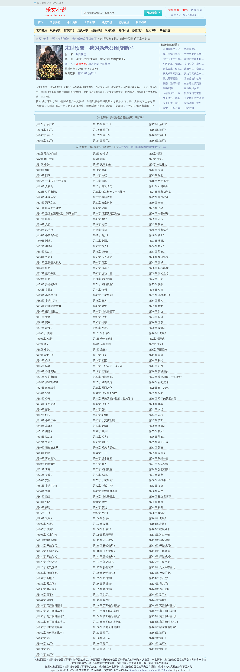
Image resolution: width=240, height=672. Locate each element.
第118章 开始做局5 (104, 551)
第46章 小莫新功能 (47, 235)
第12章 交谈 (156, 170)
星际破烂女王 (191, 88)
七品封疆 (189, 108)
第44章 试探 (100, 229)
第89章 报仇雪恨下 (104, 311)
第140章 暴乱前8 (159, 589)
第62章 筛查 (100, 262)
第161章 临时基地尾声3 (163, 627)
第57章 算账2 (157, 251)
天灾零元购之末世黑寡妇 (194, 73)
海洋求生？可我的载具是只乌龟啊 (173, 59)
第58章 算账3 (44, 257)
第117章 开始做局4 (47, 551)
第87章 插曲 (156, 306)
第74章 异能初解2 (103, 284)
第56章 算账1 (100, 251)
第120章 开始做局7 (47, 556)
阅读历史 (55, 22)
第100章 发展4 (44, 333)
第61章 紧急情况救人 (48, 262)
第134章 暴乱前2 (159, 578)
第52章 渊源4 (44, 246)
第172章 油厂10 (158, 124)
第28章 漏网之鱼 (46, 202)
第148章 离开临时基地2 (106, 605)
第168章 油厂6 (44, 135)
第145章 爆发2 (101, 600)
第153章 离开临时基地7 (50, 616)
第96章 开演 (156, 322)
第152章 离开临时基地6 (163, 610)
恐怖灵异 (137, 30)
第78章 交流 (156, 289)
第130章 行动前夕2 (104, 572)
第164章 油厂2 (101, 140)
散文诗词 (151, 30)
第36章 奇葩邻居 (158, 213)
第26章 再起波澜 (102, 197)
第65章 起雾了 (101, 268)
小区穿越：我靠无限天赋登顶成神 (173, 64)
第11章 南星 (100, 170)
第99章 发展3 (157, 327)
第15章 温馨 (156, 175)
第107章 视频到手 (159, 529)
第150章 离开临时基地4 (50, 610)
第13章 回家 (43, 175)
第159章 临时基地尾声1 (50, 627)
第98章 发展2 (100, 327)
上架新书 (89, 22)
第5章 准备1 (100, 159)
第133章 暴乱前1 (102, 578)
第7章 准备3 (43, 164)
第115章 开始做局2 (104, 545)
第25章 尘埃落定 (46, 197)
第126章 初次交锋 (46, 567)
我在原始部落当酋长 (173, 54)
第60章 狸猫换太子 (160, 257)
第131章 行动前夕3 (160, 572)
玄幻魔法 (41, 30)
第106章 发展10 (102, 529)
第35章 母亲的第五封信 (106, 213)
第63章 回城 (156, 262)
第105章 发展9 (44, 529)
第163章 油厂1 (157, 140)
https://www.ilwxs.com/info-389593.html (149, 670)
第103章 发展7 (44, 338)
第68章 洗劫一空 (102, 273)
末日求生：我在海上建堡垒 (194, 68)
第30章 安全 (156, 202)
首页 (40, 22)
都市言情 (69, 30)
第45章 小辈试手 (158, 229)
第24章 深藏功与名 (160, 191)
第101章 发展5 (101, 333)
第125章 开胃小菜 (159, 561)
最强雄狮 (168, 88)
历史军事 (82, 30)
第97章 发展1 (44, 327)
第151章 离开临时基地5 (106, 610)
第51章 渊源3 (157, 240)
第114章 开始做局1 (47, 545)
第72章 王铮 (156, 278)
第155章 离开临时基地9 (163, 616)
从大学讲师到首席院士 (173, 73)
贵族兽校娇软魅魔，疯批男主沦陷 (194, 78)
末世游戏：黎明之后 (173, 98)
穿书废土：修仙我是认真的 (173, 68)
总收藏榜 (124, 22)
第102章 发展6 (157, 333)
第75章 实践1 (157, 284)
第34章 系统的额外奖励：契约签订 (56, 213)
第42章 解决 (156, 224)
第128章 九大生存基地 (162, 567)
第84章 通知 (156, 300)
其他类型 (165, 30)
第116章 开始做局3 (160, 545)
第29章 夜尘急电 (102, 202)
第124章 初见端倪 (103, 561)
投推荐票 (104, 64)
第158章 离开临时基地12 (163, 621)
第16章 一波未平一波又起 (51, 180)
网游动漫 (110, 30)
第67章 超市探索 (46, 273)
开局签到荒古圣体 (194, 98)
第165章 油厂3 (44, 140)
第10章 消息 (43, 170)
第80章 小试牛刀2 (103, 295)
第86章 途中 (100, 306)
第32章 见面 (100, 208)
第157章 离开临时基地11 (107, 621)
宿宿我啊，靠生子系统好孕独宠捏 (194, 103)
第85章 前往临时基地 (48, 306)
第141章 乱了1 (44, 594)
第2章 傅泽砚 (100, 153)
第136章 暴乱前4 (102, 583)
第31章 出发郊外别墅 (48, 208)
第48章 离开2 (157, 235)
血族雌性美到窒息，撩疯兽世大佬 (194, 83)
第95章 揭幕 (100, 322)
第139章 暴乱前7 (102, 589)
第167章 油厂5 (101, 135)
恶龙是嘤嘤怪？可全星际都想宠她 (173, 78)
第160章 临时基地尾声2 (106, 627)
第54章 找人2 (157, 246)
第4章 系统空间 (45, 159)
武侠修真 (55, 30)
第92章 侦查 (100, 317)
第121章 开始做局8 (104, 556)
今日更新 (72, 22)
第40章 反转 (43, 224)
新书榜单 (141, 22)
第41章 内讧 (100, 224)
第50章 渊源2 (100, 240)
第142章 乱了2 (101, 594)
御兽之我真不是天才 (194, 59)
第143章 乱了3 (157, 594)
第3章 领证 (155, 153)
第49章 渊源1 (44, 240)
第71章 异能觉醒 (102, 278)
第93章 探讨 (156, 317)
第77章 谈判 (100, 289)
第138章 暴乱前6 (46, 589)
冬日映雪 (81, 54)
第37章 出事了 (44, 219)
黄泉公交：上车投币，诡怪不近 (194, 64)
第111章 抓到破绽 (46, 540)
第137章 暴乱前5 (159, 583)
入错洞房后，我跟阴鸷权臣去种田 (173, 93)
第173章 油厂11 (102, 124)
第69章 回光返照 (158, 273)
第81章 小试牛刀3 (159, 295)
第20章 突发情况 (102, 186)
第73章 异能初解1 (46, 284)
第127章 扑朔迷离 (103, 567)
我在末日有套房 (192, 93)
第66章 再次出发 (158, 268)
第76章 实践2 (44, 289)
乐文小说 (56, 10)
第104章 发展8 (157, 523)
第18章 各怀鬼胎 (158, 180)
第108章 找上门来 (46, 534)
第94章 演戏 (43, 322)
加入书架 (93, 64)
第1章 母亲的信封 (46, 153)
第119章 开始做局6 (160, 551)
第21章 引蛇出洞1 (159, 186)
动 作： (70, 64)
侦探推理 (96, 30)
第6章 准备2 (156, 159)
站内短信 (196, 10)
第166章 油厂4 (157, 135)
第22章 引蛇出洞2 (46, 191)
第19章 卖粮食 (44, 186)
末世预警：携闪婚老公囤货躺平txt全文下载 (142, 147)
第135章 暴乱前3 (46, 583)
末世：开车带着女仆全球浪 (173, 108)
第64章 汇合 (43, 268)
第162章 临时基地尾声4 (50, 632)
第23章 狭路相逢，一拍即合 (109, 191)
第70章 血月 (43, 278)
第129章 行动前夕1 (47, 572)
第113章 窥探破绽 (159, 540)
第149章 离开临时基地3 (163, 605)
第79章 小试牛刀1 (46, 295)
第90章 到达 (156, 311)
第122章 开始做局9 (160, 556)
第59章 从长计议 (102, 257)
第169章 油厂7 (157, 129)
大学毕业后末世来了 (194, 54)
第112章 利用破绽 (103, 540)
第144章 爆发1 (44, 600)
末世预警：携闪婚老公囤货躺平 (77, 38)
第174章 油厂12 (87, 73)
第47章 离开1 (100, 235)
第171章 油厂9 (44, 129)
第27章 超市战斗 (158, 197)
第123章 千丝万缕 (46, 561)
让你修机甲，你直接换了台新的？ (173, 49)
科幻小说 (124, 30)
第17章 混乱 (100, 180)
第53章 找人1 (100, 246)
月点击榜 (107, 22)
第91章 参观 (43, 317)
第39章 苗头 (156, 219)
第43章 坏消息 (44, 229)
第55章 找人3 (44, 251)
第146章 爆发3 (157, 600)
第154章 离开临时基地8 (106, 616)
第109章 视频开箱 (103, 534)
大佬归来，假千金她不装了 (173, 103)
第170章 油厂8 (101, 129)
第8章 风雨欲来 (102, 164)
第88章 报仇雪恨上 (47, 311)
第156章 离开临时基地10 (50, 621)
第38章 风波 (100, 219)
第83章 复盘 (100, 300)
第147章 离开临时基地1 (50, 605)
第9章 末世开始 (158, 164)
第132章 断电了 (45, 578)
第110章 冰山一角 (159, 534)
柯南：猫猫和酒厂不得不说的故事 (173, 83)
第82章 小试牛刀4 (46, 300)
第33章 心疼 (156, 208)
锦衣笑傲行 (190, 49)
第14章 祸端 (100, 175)
